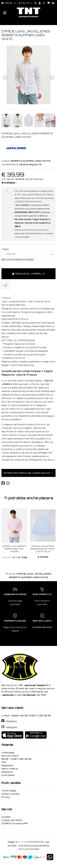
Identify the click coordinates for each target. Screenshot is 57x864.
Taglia (5, 249)
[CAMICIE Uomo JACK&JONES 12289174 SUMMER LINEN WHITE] (28, 103)
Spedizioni (7, 772)
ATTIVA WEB (32, 849)
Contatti (6, 817)
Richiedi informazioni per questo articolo (27, 473)
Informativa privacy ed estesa (34, 845)
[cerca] (34, 3)
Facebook (11, 721)
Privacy (5, 797)
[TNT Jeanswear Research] (28, 17)
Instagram (11, 727)
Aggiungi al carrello (29, 273)
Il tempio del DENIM (11, 820)
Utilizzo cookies (10, 794)
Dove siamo (8, 775)
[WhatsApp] (50, 859)
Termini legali (8, 790)
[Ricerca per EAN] (52, 3)
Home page (7, 752)
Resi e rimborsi (9, 769)
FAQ (3, 762)
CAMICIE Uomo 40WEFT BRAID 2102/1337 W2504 (14, 549)
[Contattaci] (43, 3)
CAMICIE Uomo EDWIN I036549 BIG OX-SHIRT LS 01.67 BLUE (43, 549)
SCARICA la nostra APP (14, 823)
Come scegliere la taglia (19, 259)
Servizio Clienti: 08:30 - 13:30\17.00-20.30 (16, 757)
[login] (39, 3)
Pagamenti (7, 765)
